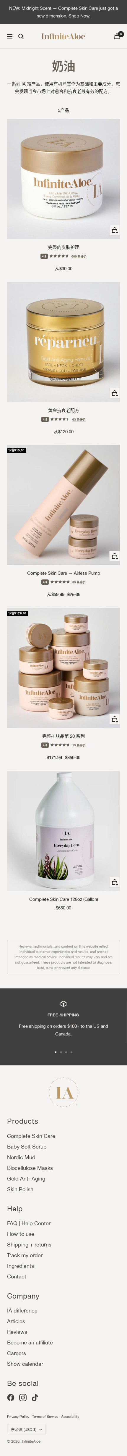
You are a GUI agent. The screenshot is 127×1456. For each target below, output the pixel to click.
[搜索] (21, 36)
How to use (20, 1234)
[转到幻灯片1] (55, 1052)
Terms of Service (45, 1417)
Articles (16, 1321)
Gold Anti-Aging (26, 1178)
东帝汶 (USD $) (23, 1429)
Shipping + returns (29, 1244)
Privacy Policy (18, 1417)
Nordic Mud (21, 1157)
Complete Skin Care (31, 1136)
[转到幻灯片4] (71, 1052)
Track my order (25, 1255)
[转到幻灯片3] (66, 1052)
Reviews (17, 1332)
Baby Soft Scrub (27, 1146)
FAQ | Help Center (29, 1223)
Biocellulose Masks (30, 1168)
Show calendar (25, 1364)
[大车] (117, 36)
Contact (16, 1276)
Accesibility (70, 1417)
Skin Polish (20, 1189)
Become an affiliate (30, 1342)
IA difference (22, 1310)
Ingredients (20, 1266)
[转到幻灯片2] (61, 1052)
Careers (16, 1353)
